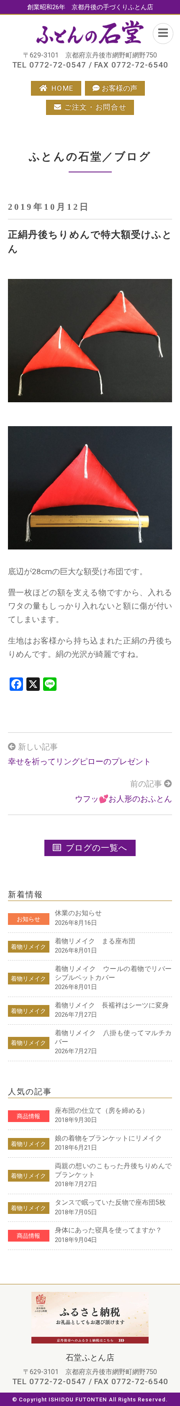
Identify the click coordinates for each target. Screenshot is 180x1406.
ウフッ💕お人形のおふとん (123, 799)
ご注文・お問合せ (95, 107)
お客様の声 (119, 88)
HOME (62, 88)
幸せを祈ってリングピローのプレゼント (79, 761)
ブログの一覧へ (96, 848)
